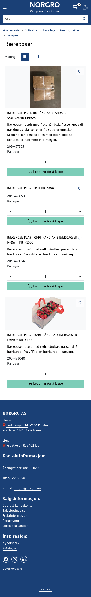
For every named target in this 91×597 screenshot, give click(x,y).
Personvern (11, 521)
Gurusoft (45, 589)
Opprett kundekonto (17, 505)
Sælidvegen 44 (17, 425)
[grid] (39, 57)
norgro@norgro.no (27, 488)
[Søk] (84, 19)
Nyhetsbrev (11, 543)
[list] (25, 57)
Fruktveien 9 (15, 445)
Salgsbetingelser (15, 510)
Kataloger (10, 548)
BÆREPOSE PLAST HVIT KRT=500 (30, 188)
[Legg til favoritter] (80, 71)
